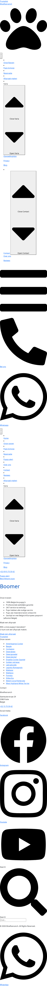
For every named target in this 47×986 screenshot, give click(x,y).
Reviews (6, 260)
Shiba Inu (10, 678)
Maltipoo (9, 673)
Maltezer (9, 670)
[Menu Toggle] (1, 56)
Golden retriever (13, 662)
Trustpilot (4, 1)
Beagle (9, 646)
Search (3, 867)
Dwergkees (10, 651)
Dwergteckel (11, 657)
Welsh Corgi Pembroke (15, 681)
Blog (5, 165)
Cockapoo (10, 649)
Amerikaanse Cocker (14, 644)
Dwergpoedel (11, 654)
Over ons (7, 256)
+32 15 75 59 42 (6, 706)
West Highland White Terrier (17, 683)
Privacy (6, 160)
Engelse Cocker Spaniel (15, 659)
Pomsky (9, 675)
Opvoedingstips (10, 156)
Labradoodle (11, 665)
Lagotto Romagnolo (14, 667)
